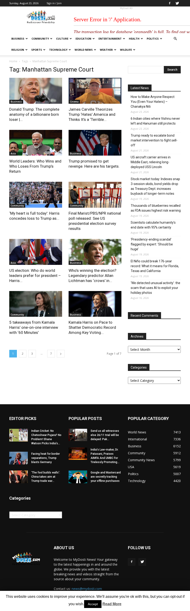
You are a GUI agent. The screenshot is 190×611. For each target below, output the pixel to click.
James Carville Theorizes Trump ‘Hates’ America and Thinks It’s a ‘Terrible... (92, 114)
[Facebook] (169, 3)
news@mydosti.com (87, 588)
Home (13, 61)
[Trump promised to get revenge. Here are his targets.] (95, 143)
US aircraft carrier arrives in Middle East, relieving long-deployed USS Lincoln (151, 162)
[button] (175, 39)
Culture (62, 38)
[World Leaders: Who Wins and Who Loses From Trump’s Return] (35, 143)
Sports (36, 49)
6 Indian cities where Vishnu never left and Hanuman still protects (155, 121)
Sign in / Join (54, 3)
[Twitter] (177, 3)
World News (84, 49)
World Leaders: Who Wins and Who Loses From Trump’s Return (35, 166)
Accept (93, 604)
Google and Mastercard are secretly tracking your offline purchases (106, 477)
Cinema (74, 101)
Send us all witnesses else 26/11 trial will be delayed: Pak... (105, 435)
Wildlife (126, 49)
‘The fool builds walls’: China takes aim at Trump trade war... (45, 477)
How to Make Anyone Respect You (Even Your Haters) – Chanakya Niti (152, 101)
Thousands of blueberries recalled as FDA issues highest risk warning (156, 208)
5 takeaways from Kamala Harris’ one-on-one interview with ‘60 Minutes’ (33, 327)
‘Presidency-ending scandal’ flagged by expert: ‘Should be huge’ (152, 244)
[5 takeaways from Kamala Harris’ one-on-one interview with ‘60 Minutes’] (35, 304)
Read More (111, 604)
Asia (13, 153)
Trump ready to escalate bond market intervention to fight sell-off (154, 140)
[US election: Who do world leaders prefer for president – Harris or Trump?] (35, 252)
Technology (58, 49)
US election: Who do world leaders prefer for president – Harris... (35, 275)
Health (134, 38)
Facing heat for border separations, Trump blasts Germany (45, 458)
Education (83, 38)
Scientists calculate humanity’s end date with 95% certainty (153, 225)
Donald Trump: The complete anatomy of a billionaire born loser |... (34, 114)
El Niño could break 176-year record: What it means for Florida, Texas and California (155, 266)
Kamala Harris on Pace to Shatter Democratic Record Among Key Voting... (92, 327)
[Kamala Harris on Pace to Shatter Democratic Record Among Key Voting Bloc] (95, 304)
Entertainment (110, 38)
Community (40, 38)
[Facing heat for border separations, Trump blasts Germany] (18, 458)
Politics (153, 38)
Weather (106, 49)
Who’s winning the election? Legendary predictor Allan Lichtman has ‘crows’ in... (92, 275)
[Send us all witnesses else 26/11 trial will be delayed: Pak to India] (78, 435)
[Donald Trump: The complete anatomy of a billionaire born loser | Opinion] (35, 91)
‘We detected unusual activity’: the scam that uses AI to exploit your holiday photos (155, 288)
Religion (17, 49)
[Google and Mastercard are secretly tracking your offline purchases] (78, 476)
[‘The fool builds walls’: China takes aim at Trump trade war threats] (18, 476)
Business (17, 38)
